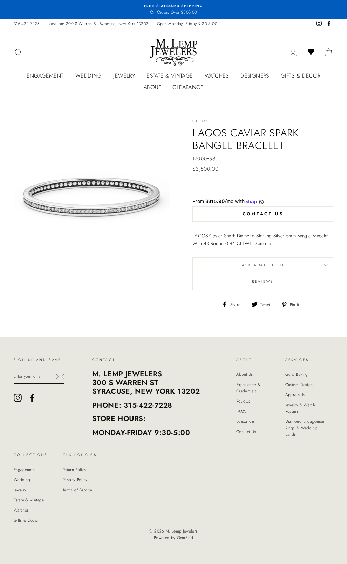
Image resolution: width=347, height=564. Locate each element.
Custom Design (299, 384)
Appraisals (295, 394)
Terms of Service (78, 490)
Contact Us (263, 214)
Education (245, 421)
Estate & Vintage (170, 76)
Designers (254, 76)
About (152, 87)
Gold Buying (296, 374)
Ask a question (263, 265)
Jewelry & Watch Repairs (300, 408)
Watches (217, 76)
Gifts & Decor (300, 76)
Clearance (187, 87)
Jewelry (124, 76)
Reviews (243, 401)
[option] (173, 9)
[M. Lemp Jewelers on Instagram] (18, 398)
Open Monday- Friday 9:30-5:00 (187, 23)
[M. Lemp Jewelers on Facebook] (32, 398)
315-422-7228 (26, 23)
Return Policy (74, 469)
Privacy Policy (75, 479)
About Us (244, 374)
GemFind (185, 538)
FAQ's (241, 411)
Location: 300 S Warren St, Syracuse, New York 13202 (98, 23)
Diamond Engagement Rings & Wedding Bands (305, 427)
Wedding (88, 76)
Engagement (45, 76)
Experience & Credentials (248, 388)
